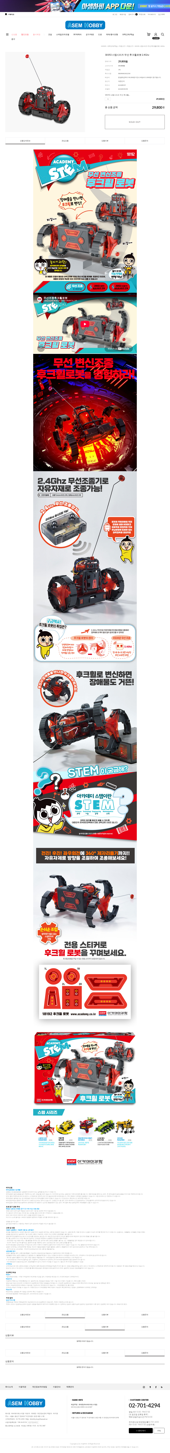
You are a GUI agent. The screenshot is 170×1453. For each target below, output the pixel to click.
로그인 (114, 14)
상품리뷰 (104, 141)
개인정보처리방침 (39, 1387)
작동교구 (122, 46)
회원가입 (123, 14)
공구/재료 (90, 34)
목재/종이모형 (112, 34)
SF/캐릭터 (77, 34)
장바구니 (132, 14)
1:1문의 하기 (141, 1431)
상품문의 (144, 141)
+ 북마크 (11, 14)
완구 (13, 39)
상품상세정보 (25, 141)
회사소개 (9, 1387)
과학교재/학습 (128, 34)
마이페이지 (152, 14)
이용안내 (56, 1387)
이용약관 (22, 1387)
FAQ (159, 1431)
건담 (50, 34)
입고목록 (161, 14)
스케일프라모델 (62, 34)
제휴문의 (70, 1387)
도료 (100, 34)
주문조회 (142, 14)
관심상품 (65, 141)
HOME (103, 46)
